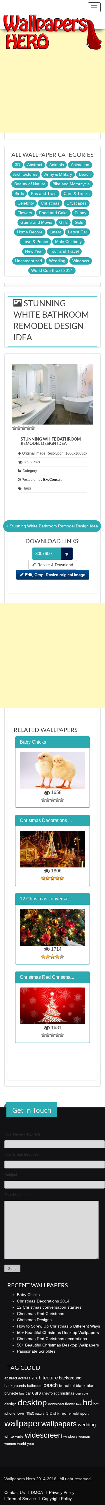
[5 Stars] (33, 428)
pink (56, 1413)
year (30, 1444)
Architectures (25, 174)
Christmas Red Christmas (40, 1313)
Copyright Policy (57, 1498)
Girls (63, 222)
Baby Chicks (28, 1294)
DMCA (37, 1492)
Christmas (50, 203)
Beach (85, 174)
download (56, 1404)
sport (84, 1413)
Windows (80, 260)
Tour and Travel (64, 251)
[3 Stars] (23, 428)
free (79, 1404)
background (70, 1378)
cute (85, 1393)
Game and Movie (36, 222)
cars (36, 1392)
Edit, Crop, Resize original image (54, 574)
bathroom (34, 1386)
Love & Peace (35, 241)
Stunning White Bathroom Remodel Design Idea (53, 526)
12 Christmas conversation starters (49, 1307)
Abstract (34, 164)
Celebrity (26, 203)
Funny (80, 212)
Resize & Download (54, 564)
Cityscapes (76, 203)
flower (70, 1404)
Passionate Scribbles (36, 1351)
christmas (66, 1393)
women (10, 1444)
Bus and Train (44, 193)
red (63, 1413)
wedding (87, 1424)
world (21, 1443)
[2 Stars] (19, 428)
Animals (56, 164)
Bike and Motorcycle (71, 184)
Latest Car (77, 232)
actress (24, 1378)
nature (39, 1413)
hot (96, 1404)
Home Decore (30, 232)
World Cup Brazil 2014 (52, 270)
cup (78, 1393)
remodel (73, 1413)
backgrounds (15, 1386)
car (28, 1393)
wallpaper (22, 1423)
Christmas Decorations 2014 (43, 1301)
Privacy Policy (61, 1492)
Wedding (57, 260)
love (20, 1413)
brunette (11, 1393)
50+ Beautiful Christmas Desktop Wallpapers (58, 1332)
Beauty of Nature (30, 184)
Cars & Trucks (77, 193)
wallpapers (59, 1424)
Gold (79, 222)
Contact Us (14, 1492)
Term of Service (21, 1498)
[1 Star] (14, 428)
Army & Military (58, 174)
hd (87, 1402)
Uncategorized (28, 260)
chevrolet (49, 1393)
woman (84, 1436)
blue (90, 1385)
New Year (34, 251)
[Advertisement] (52, 80)
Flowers (25, 212)
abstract (10, 1378)
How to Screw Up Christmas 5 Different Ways (58, 1326)
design (10, 1404)
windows (70, 1436)
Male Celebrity (68, 241)
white (9, 1436)
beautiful (67, 1385)
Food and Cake (53, 212)
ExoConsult (52, 480)
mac (29, 1413)
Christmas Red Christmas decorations (52, 1338)
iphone (9, 1413)
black (80, 1385)
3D (17, 164)
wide (19, 1436)
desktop (32, 1402)
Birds (19, 193)
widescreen (43, 1435)
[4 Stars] (28, 428)
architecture (45, 1378)
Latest (55, 232)
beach (50, 1385)
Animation (80, 164)
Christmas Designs (34, 1319)
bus (21, 1393)
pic (49, 1413)
